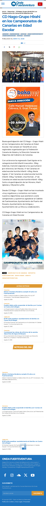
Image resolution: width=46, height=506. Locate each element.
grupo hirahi (19, 275)
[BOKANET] (23, 111)
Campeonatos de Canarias (17, 273)
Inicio (4, 11)
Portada (20, 35)
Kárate (28, 275)
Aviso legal (18, 502)
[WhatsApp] (19, 47)
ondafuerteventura (10, 278)
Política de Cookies (8, 502)
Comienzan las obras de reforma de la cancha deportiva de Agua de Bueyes (21, 333)
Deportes (11, 11)
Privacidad (26, 502)
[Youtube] (33, 475)
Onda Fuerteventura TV (35, 34)
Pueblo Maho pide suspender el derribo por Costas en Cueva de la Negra (23, 306)
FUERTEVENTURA (14, 34)
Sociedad (27, 35)
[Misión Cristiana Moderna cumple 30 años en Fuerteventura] (23, 360)
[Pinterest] (14, 47)
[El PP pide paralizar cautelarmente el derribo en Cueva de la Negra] (23, 427)
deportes (31, 273)
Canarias (7, 290)
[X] (9, 47)
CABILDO (7, 317)
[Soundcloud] (19, 475)
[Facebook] (4, 47)
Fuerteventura (8, 275)
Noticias (23, 34)
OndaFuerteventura (9, 35)
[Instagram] (12, 475)
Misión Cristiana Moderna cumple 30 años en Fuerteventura (20, 292)
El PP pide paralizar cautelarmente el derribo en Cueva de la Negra (21, 319)
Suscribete (37, 493)
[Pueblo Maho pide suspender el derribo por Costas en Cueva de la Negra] (23, 394)
